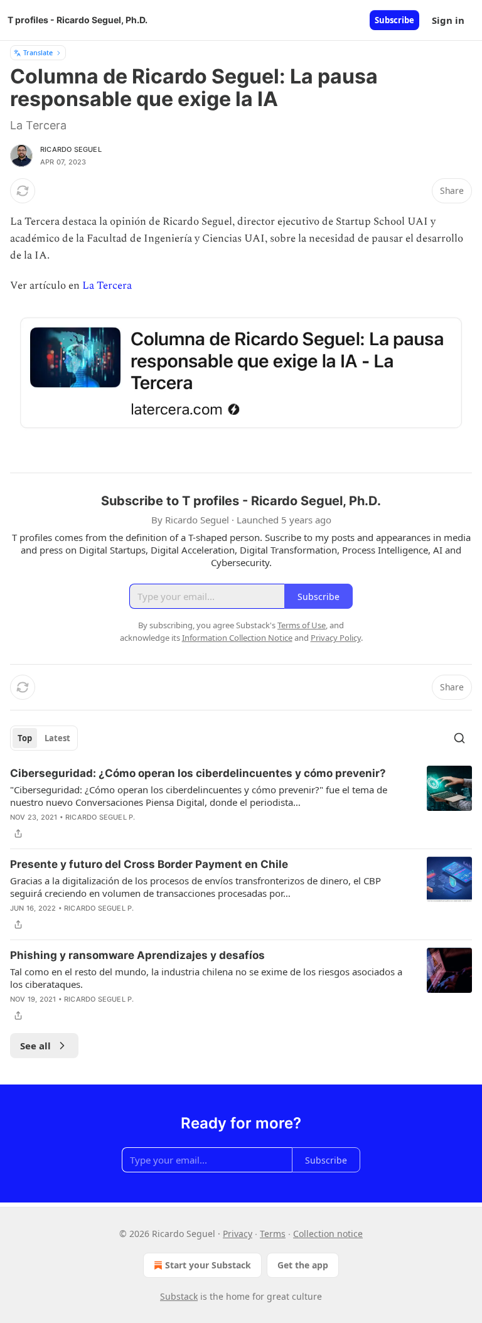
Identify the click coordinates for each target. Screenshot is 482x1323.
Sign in (448, 20)
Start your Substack (208, 1265)
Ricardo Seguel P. (100, 817)
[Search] (459, 738)
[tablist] (44, 738)
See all (35, 1045)
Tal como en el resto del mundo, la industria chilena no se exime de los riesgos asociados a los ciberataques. (206, 977)
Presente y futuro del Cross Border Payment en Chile (149, 864)
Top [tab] (25, 738)
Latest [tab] (57, 738)
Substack (179, 1296)
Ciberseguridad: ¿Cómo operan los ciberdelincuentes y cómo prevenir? (198, 773)
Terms (273, 1234)
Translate (38, 52)
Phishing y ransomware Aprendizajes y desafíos (137, 955)
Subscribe (394, 20)
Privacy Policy (336, 637)
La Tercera (107, 285)
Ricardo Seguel (71, 149)
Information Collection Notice (237, 637)
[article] (241, 803)
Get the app (302, 1265)
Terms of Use (301, 625)
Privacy (237, 1234)
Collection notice (328, 1234)
